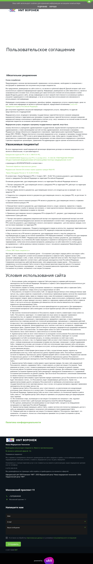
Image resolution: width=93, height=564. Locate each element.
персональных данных (35, 538)
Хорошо (53, 7)
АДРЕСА (74, 19)
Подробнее (42, 7)
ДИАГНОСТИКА (41, 19)
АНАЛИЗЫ (27, 19)
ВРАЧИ (19, 19)
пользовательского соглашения (64, 538)
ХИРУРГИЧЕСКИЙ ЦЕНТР (59, 19)
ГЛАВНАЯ (10, 19)
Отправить (13, 544)
